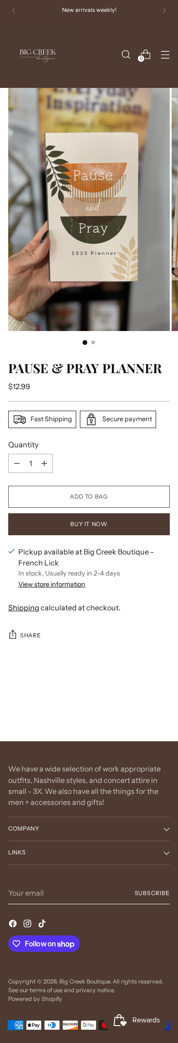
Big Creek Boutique (84, 981)
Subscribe (152, 893)
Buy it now (88, 524)
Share (30, 635)
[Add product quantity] (44, 463)
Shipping (23, 607)
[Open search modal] (125, 54)
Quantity (23, 444)
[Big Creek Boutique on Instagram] (28, 925)
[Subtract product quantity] (17, 463)
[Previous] (14, 10)
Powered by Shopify (35, 998)
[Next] (164, 10)
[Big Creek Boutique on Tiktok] (42, 925)
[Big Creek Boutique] (38, 54)
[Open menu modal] (165, 54)
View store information (51, 584)
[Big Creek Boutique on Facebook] (13, 925)
